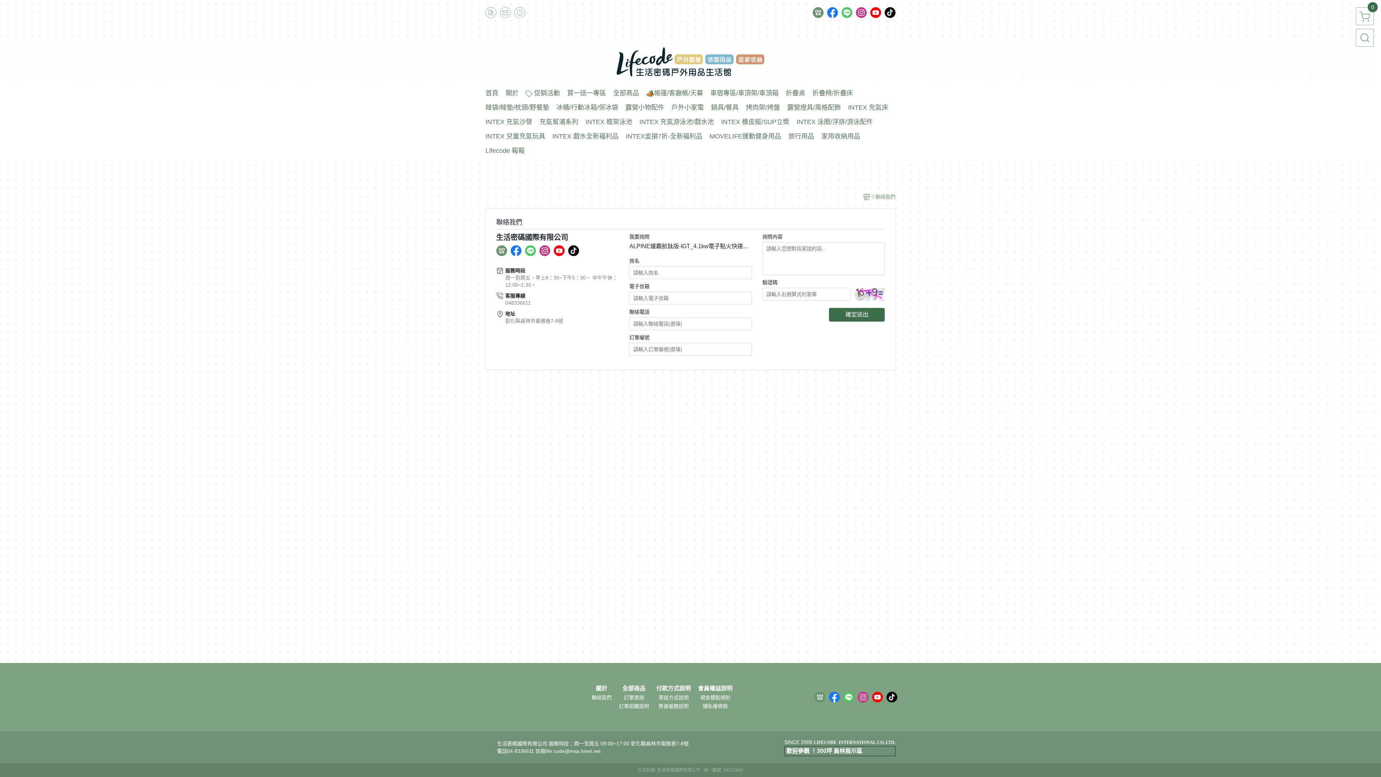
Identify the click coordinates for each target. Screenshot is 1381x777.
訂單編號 (639, 337)
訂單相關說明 (634, 706)
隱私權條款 (715, 706)
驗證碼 (770, 282)
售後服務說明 (673, 706)
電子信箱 (639, 286)
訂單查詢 (634, 697)
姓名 (634, 261)
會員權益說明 (715, 688)
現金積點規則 (715, 697)
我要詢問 (639, 237)
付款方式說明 (673, 688)
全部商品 (634, 688)
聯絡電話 (639, 312)
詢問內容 (772, 237)
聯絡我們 (602, 697)
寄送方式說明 (673, 697)
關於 (601, 688)
